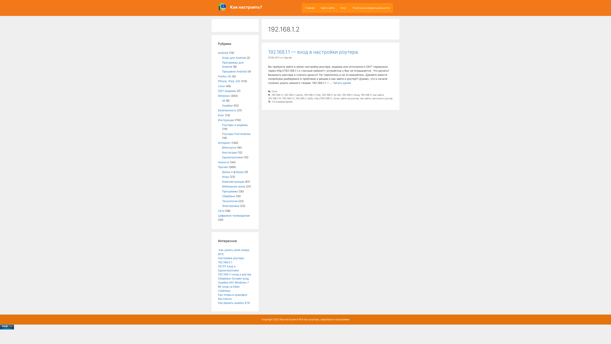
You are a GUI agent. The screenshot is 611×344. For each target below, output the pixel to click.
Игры (225, 176)
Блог (343, 7)
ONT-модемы (227, 91)
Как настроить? (246, 7)
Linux (221, 86)
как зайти (365, 98)
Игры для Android (234, 57)
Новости (223, 162)
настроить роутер (382, 98)
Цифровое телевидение (234, 215)
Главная (309, 7)
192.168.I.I (300, 98)
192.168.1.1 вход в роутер (234, 274)
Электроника (230, 206)
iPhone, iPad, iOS (229, 81)
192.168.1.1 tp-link (331, 94)
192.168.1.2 (288, 98)
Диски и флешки (233, 172)
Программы (230, 191)
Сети (274, 91)
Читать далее (342, 83)
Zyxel (336, 98)
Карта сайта (327, 7)
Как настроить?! (289, 319)
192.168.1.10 (274, 98)
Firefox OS (224, 76)
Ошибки (227, 105)
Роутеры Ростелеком (236, 134)
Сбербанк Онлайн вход (233, 278)
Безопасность (227, 110)
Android (223, 52)
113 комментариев (282, 101)
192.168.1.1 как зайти (372, 94)
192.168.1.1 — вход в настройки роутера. (313, 52)
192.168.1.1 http (312, 94)
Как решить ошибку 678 (234, 303)
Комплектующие (233, 181)
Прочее (223, 167)
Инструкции (226, 120)
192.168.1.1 (277, 94)
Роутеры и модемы (235, 125)
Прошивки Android (234, 71)
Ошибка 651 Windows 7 (233, 282)
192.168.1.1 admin (293, 94)
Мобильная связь (233, 186)
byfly (310, 98)
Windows (224, 95)
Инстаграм (229, 152)
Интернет (224, 142)
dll (223, 100)
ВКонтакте (229, 147)
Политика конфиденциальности (371, 7)
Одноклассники (232, 157)
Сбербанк (228, 196)
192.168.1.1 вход (351, 94)
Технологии (230, 201)
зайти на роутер (350, 98)
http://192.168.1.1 (323, 98)
